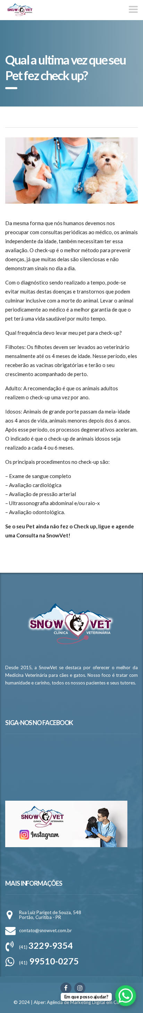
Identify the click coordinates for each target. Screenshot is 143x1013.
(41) (46, 947)
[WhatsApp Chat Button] (125, 995)
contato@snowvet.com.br (45, 930)
